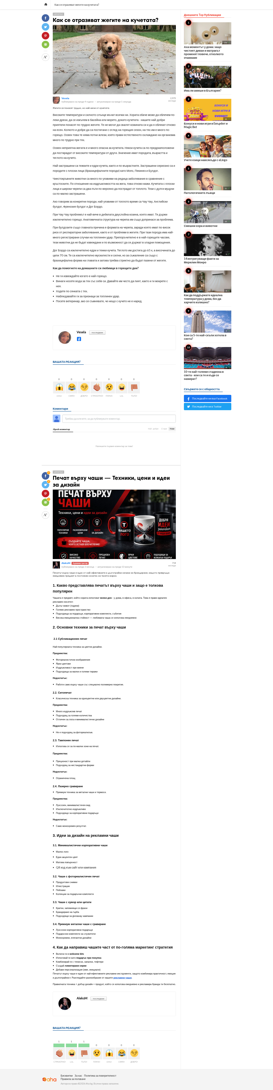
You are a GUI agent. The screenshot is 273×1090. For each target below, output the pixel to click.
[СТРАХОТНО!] (96, 387)
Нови (172, 429)
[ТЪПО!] (134, 387)
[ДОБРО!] (84, 387)
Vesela (65, 98)
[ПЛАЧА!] (109, 387)
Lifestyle (58, 14)
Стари (164, 429)
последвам (97, 332)
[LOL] (121, 387)
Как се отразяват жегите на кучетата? (105, 20)
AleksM (65, 562)
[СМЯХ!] (71, 387)
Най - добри (153, 429)
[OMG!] (59, 387)
